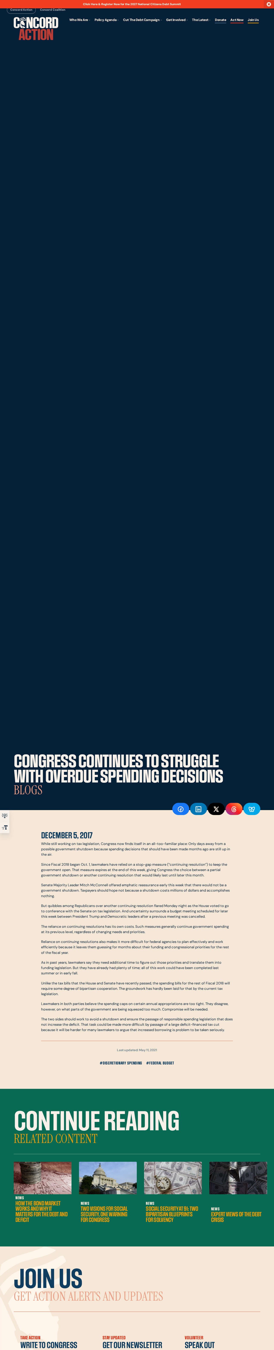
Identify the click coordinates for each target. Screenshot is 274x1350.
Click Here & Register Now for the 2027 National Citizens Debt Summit (132, 4)
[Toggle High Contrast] (4, 816)
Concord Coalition (52, 10)
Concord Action (21, 10)
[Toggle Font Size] (4, 827)
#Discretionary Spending (121, 1063)
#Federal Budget (160, 1063)
